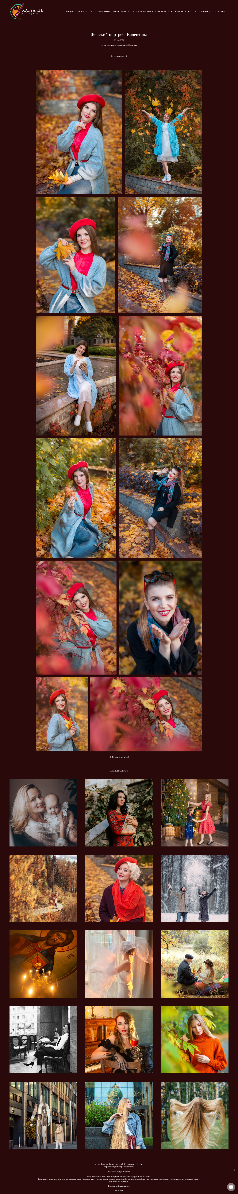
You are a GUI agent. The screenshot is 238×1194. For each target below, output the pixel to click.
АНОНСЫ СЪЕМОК (144, 11)
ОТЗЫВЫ (162, 11)
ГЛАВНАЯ (68, 11)
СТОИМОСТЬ (177, 11)
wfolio (122, 1190)
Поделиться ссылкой (120, 757)
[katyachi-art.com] (26, 11)
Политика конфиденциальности (119, 1171)
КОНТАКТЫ (220, 11)
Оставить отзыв (117, 56)
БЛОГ (190, 11)
